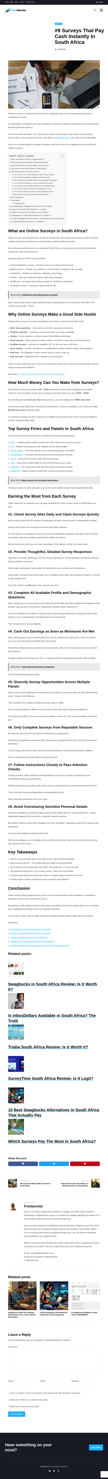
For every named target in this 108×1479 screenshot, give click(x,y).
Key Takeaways (17, 197)
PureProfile (15, 471)
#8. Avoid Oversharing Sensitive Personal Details (32, 194)
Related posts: (20, 203)
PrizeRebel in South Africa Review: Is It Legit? (30, 929)
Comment (13, 1347)
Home (7, 2)
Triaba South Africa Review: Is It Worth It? (28, 221)
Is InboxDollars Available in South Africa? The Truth (31, 206)
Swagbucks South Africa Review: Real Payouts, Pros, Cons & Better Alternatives (22, 1315)
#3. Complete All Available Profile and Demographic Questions (36, 180)
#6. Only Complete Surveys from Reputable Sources (33, 189)
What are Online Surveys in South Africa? (27, 159)
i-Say (12, 463)
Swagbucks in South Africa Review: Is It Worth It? (31, 215)
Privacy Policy (30, 2)
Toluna (13, 459)
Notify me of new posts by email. (24, 1406)
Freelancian (62, 49)
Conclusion (15, 200)
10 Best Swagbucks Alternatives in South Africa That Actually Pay (38, 218)
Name (11, 1381)
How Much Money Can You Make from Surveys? (30, 165)
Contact (22, 2)
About (16, 2)
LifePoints (14, 467)
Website (75, 1381)
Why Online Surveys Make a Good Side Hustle (29, 162)
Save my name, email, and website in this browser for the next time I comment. (45, 1393)
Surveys (58, 24)
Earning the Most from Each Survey (25, 172)
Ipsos (12, 442)
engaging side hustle (65, 138)
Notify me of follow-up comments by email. (29, 1400)
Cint (12, 446)
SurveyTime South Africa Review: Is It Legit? (28, 209)
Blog (11, 2)
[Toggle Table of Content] (61, 156)
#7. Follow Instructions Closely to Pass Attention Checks (34, 191)
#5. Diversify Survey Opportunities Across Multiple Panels (35, 186)
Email (43, 1381)
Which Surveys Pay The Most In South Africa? (30, 212)
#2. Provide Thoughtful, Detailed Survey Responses (33, 177)
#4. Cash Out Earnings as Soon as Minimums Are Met (33, 183)
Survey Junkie (16, 450)
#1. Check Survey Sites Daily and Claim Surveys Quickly (35, 174)
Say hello (96, 1447)
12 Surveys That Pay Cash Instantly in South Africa (41, 374)
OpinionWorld (16, 455)
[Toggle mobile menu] (101, 10)
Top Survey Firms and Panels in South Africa (28, 168)
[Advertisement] (26, 35)
